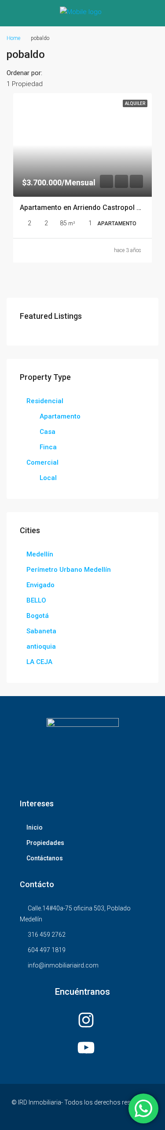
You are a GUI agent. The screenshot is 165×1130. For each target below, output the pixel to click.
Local (48, 478)
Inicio (34, 827)
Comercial (42, 462)
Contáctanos (44, 858)
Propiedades (45, 842)
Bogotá (37, 616)
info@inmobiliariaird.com (63, 965)
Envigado (40, 585)
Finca (48, 447)
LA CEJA (39, 662)
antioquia (41, 646)
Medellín (39, 554)
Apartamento (60, 416)
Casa (47, 432)
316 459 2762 (47, 934)
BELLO (36, 600)
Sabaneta (41, 631)
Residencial (44, 401)
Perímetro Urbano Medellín (68, 570)
